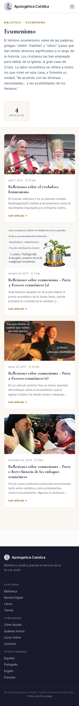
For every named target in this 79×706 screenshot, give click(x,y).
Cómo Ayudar (13, 624)
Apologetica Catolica (28, 557)
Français (9, 677)
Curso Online (12, 637)
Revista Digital (13, 597)
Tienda (8, 610)
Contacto (10, 643)
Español (9, 658)
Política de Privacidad (39, 696)
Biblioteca (12, 22)
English (8, 671)
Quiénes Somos (14, 631)
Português (11, 664)
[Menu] (72, 6)
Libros (8, 604)
